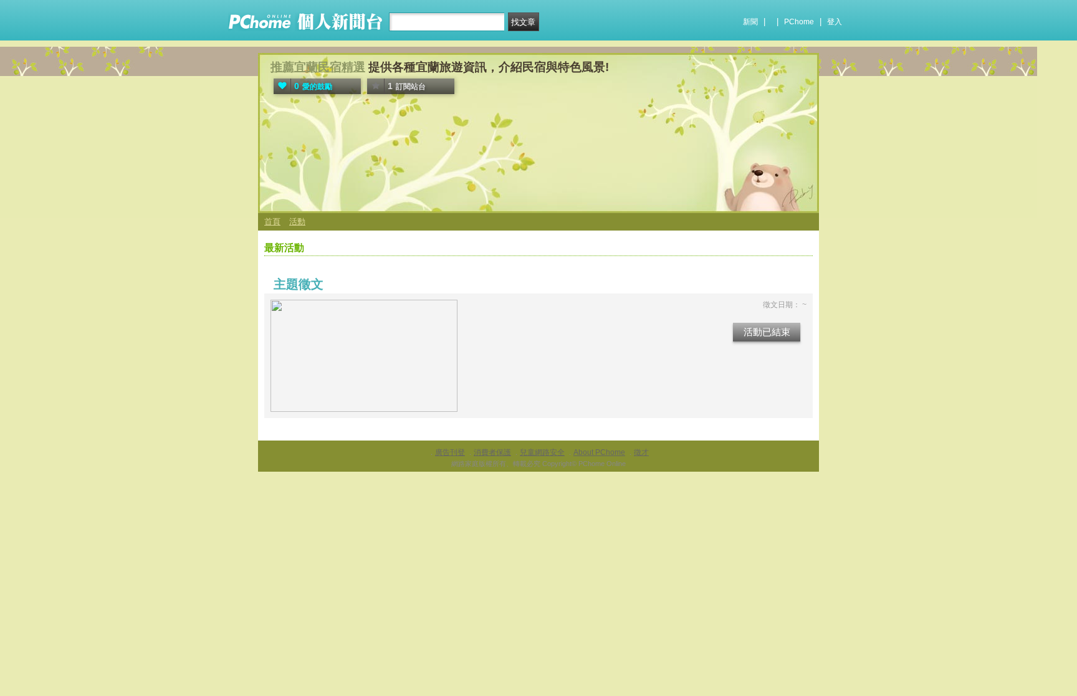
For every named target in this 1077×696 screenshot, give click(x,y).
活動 (297, 221)
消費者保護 (492, 452)
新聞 (750, 21)
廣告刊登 (450, 452)
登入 (834, 21)
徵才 (641, 452)
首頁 (272, 221)
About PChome (599, 452)
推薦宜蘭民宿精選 (317, 67)
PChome (799, 21)
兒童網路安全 (542, 452)
